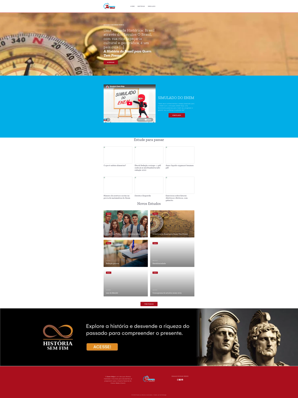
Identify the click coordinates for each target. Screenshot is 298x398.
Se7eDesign (163, 395)
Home (132, 6)
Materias (141, 6)
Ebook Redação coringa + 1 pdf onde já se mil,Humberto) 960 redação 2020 (148, 167)
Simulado (151, 6)
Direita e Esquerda (143, 196)
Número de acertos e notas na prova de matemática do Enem (117, 197)
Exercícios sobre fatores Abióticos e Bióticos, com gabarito (177, 198)
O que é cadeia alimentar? (115, 165)
